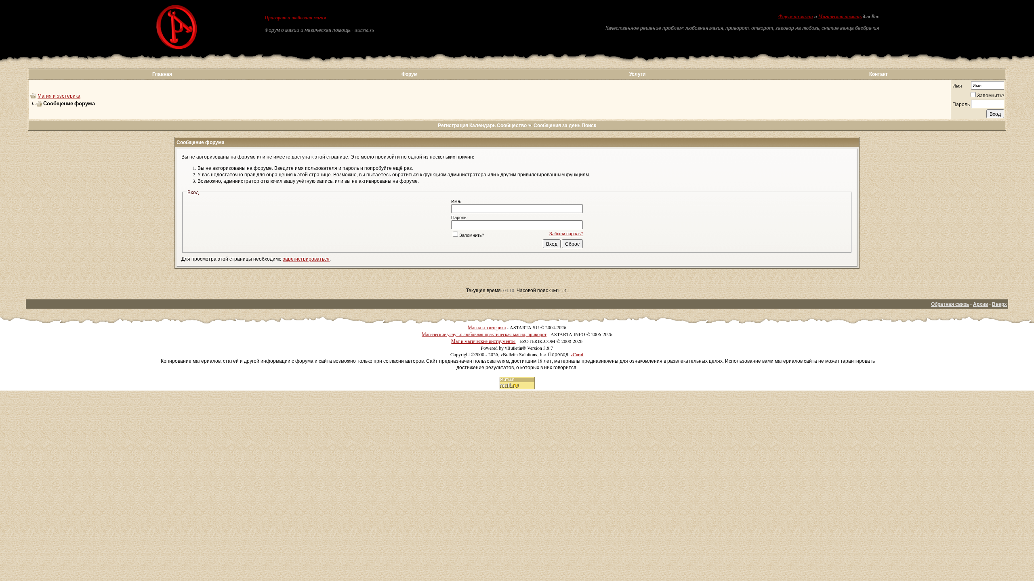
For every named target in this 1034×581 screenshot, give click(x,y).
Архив (980, 304)
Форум (409, 74)
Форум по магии (795, 16)
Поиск (589, 125)
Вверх (999, 304)
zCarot (577, 354)
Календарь (482, 125)
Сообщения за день (557, 125)
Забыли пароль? (566, 233)
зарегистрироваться (306, 258)
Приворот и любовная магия (295, 18)
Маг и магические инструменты (483, 341)
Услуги (637, 74)
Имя (957, 85)
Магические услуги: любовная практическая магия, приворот (484, 334)
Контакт (878, 74)
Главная (162, 74)
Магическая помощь (840, 16)
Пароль (961, 104)
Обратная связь (950, 304)
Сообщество (512, 125)
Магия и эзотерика (59, 95)
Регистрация (453, 125)
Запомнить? (990, 95)
